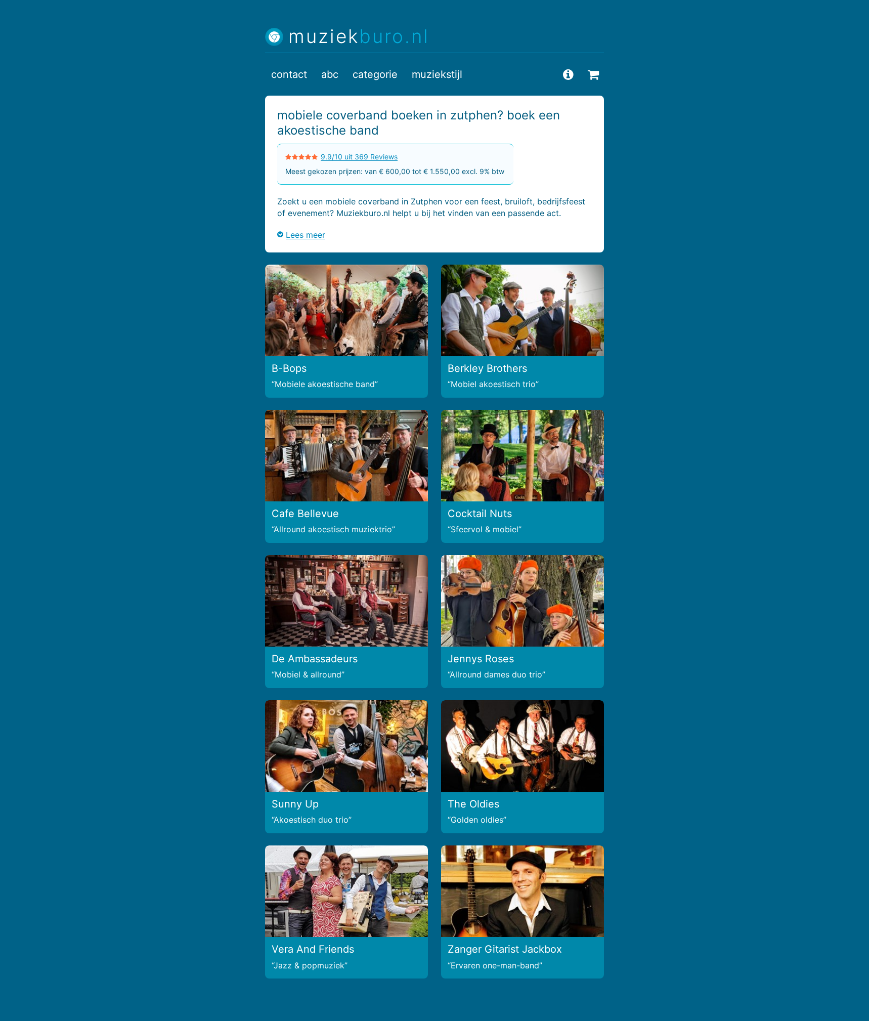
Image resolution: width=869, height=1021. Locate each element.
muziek (358, 37)
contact (289, 74)
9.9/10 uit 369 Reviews (359, 156)
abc (329, 74)
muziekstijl (437, 74)
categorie (375, 74)
